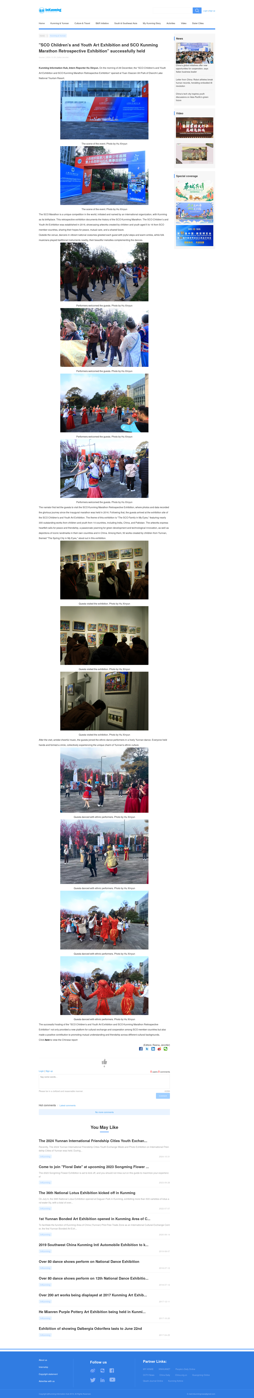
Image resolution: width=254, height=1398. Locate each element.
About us (43, 1359)
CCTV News (148, 1374)
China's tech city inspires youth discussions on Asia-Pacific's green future (192, 97)
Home (42, 23)
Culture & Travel (82, 23)
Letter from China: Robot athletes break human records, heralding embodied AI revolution (194, 82)
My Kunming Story (152, 23)
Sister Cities (198, 23)
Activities (171, 23)
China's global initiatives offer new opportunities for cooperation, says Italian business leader (192, 68)
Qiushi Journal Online (153, 1380)
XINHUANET (164, 1369)
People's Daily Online (185, 1369)
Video (183, 23)
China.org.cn (181, 1374)
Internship (43, 1367)
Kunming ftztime (175, 1380)
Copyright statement (48, 1374)
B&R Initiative (102, 23)
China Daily (164, 1374)
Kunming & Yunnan (59, 23)
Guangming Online (201, 1374)
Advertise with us (47, 1381)
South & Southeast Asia (125, 23)
